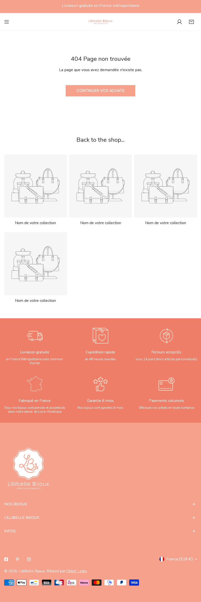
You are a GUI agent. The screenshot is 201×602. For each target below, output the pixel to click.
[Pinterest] (17, 559)
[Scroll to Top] (191, 575)
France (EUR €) (179, 559)
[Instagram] (29, 559)
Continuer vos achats (100, 90)
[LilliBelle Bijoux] (100, 22)
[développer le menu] (7, 22)
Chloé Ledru (76, 571)
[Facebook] (6, 559)
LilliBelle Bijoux (32, 571)
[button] (191, 22)
